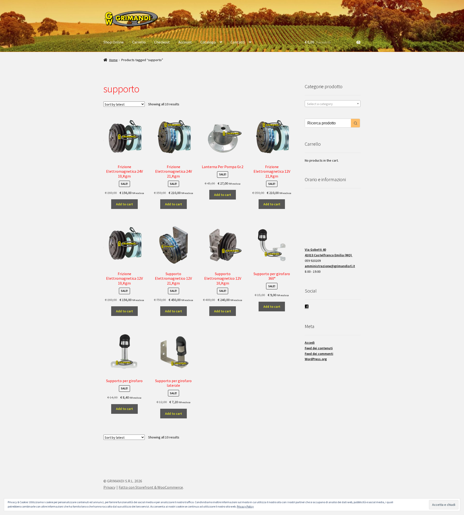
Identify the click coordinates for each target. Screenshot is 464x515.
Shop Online (113, 42)
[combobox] (333, 103)
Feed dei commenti (319, 353)
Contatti (238, 42)
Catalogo (208, 42)
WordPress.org (316, 359)
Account (185, 42)
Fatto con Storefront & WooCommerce (151, 487)
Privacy (109, 487)
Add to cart (124, 204)
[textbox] (332, 103)
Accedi (310, 342)
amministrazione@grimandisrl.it (330, 266)
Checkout (162, 42)
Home (113, 60)
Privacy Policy (245, 506)
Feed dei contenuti (319, 348)
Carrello (139, 42)
